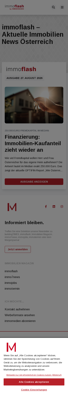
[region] (34, 365)
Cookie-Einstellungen (34, 389)
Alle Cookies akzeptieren (34, 382)
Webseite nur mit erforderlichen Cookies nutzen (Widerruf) (33, 375)
